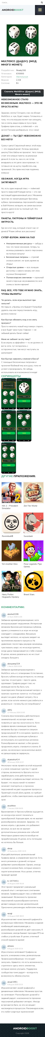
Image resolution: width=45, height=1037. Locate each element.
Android (12, 10)
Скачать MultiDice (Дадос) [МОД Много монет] (22, 93)
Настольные (22, 76)
